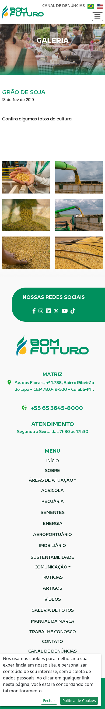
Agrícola (52, 491)
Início (52, 461)
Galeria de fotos (53, 611)
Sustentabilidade (52, 558)
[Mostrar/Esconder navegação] (97, 16)
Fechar (49, 700)
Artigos (52, 589)
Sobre (52, 471)
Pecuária (52, 502)
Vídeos (52, 600)
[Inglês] (100, 6)
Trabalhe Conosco (52, 632)
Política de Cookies (79, 700)
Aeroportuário (52, 535)
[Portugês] (91, 6)
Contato (52, 642)
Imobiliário (52, 546)
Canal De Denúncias (63, 6)
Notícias (53, 578)
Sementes (53, 513)
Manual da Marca (52, 622)
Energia (52, 524)
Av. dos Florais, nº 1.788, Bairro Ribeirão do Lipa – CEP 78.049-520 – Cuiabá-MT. (54, 386)
